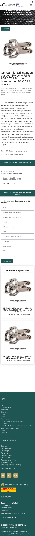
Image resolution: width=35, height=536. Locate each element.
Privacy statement (22, 534)
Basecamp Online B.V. (9, 527)
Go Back (6, 29)
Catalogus (18, 88)
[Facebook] (3, 475)
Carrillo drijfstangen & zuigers (14, 173)
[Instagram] (9, 475)
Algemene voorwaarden (9, 532)
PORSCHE (25, 88)
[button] (31, 5)
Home (15, 18)
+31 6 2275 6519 (9, 517)
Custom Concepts (9, 88)
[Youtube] (15, 475)
